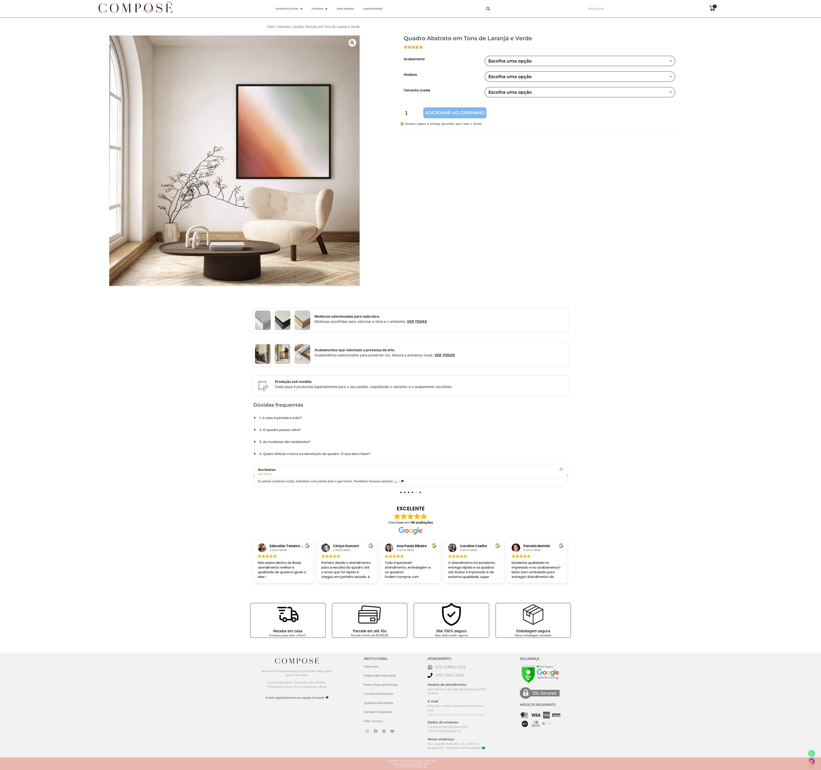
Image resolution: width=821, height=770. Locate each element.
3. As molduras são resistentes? (284, 442)
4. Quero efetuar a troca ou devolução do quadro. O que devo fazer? (315, 454)
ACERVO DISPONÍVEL (373, 9)
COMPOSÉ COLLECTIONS (287, 9)
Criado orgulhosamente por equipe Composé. (295, 697)
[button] (289, 9)
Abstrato (284, 27)
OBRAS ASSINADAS (345, 9)
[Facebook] (375, 731)
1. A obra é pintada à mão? (280, 418)
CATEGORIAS (317, 9)
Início (271, 27)
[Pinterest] (384, 731)
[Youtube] (392, 731)
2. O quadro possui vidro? (280, 430)
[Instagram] (367, 731)
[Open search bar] (488, 8)
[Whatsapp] (811, 753)
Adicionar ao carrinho (455, 112)
